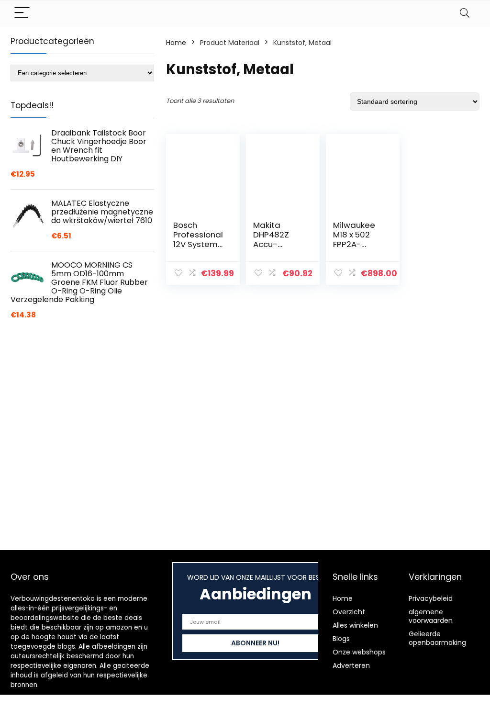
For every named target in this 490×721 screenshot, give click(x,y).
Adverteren (351, 665)
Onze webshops (359, 652)
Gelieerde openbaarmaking (437, 638)
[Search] (464, 13)
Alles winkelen (355, 625)
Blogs (341, 638)
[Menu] (22, 13)
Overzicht (349, 612)
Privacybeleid (431, 598)
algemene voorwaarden (431, 616)
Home (176, 42)
